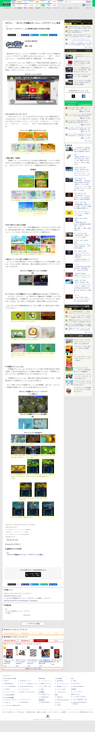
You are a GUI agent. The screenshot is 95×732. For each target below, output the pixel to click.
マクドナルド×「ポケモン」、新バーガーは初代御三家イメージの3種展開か (82, 369)
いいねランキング (85, 104)
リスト (18, 35)
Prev (5, 656)
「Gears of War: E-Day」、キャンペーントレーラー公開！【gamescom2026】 (82, 299)
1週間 (82, 23)
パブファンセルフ (77, 691)
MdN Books (60, 697)
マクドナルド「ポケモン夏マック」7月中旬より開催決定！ (82, 348)
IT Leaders (7, 689)
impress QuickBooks (78, 686)
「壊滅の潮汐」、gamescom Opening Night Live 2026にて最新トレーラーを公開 (82, 182)
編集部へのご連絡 (41, 712)
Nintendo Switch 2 (10, 633)
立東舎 (42, 689)
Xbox (40, 633)
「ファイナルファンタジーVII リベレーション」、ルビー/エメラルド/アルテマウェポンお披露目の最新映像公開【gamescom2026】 (80, 40)
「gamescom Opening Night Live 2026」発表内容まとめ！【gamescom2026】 (82, 268)
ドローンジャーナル (9, 692)
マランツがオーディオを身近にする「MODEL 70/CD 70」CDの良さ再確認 (82, 82)
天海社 (74, 680)
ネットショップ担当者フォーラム (28, 683)
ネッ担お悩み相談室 (9, 694)
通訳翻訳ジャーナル (62, 686)
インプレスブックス (25, 699)
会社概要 (63, 712)
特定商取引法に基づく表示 (86, 712)
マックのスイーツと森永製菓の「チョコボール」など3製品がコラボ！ (82, 389)
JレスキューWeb (61, 689)
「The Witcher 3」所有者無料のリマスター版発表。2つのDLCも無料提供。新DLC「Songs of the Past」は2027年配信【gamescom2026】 (80, 45)
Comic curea (76, 683)
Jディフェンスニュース (62, 683)
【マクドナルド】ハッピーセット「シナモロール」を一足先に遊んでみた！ (82, 383)
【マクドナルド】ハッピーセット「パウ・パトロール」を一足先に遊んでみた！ (82, 376)
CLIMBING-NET (45, 697)
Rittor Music (42, 678)
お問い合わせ (21, 712)
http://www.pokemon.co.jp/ (12, 596)
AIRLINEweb (60, 680)
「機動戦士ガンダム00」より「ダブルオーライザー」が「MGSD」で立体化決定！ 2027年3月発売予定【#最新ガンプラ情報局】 (80, 321)
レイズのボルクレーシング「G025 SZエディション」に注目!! (82, 56)
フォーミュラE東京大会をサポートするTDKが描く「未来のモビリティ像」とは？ (82, 69)
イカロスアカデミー (62, 692)
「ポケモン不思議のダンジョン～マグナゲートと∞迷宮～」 (25, 554)
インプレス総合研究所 (9, 686)
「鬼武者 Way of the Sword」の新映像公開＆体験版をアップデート (82, 224)
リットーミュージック (46, 680)
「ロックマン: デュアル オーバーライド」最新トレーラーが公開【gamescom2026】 (82, 286)
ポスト (13, 35)
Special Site (73, 50)
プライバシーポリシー (53, 712)
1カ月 (89, 23)
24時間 (75, 23)
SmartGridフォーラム (25, 680)
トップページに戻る (33, 623)
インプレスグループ (72, 712)
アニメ (56, 633)
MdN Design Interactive (63, 700)
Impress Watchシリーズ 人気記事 (79, 306)
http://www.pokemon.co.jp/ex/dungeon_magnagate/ (20, 600)
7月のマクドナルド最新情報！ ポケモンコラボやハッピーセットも (80, 336)
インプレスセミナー (25, 689)
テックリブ (57, 702)
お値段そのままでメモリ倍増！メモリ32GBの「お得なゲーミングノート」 (82, 63)
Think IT (6, 680)
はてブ (35, 35)
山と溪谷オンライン (46, 694)
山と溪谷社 (41, 692)
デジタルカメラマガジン (10, 700)
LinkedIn (54, 35)
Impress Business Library (26, 686)
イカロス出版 (58, 678)
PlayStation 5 (25, 633)
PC (43, 8)
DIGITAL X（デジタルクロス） (27, 692)
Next (61, 656)
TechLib (59, 705)
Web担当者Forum (8, 683)
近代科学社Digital (45, 702)
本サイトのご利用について (9, 712)
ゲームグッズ (41, 640)
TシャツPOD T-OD (46, 686)
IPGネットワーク (75, 694)
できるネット (7, 702)
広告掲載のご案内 (30, 712)
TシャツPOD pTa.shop (79, 696)
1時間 (68, 23)
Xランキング (72, 102)
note (45, 35)
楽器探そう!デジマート (46, 683)
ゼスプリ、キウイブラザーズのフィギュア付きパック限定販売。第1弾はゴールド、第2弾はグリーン (80, 317)
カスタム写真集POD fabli (79, 699)
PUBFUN (73, 689)
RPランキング (71, 104)
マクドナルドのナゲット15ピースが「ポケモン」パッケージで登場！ (82, 358)
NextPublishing (24, 702)
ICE (72, 678)
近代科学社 (41, 700)
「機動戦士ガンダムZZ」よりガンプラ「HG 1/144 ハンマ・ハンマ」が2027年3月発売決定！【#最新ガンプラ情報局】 (79, 330)
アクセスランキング (75, 21)
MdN (56, 694)
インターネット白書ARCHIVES (12, 705)
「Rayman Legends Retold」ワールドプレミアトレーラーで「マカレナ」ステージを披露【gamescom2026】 (82, 277)
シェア (26, 35)
